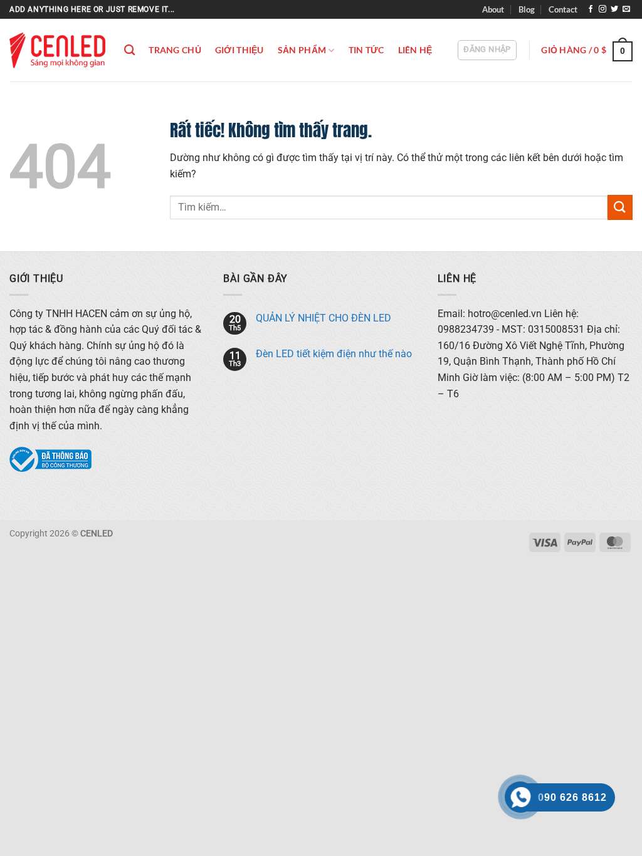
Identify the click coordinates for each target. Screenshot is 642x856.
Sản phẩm (302, 49)
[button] (487, 50)
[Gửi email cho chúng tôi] (626, 9)
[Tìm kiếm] (129, 50)
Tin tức (366, 49)
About (493, 9)
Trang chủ (175, 49)
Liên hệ (415, 49)
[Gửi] (620, 207)
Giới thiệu (239, 49)
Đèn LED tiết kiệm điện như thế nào (334, 354)
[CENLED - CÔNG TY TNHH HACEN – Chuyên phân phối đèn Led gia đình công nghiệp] (57, 50)
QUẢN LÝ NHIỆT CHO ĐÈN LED (323, 318)
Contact (563, 9)
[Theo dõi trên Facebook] (590, 9)
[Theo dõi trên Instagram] (602, 9)
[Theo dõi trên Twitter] (614, 9)
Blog (526, 9)
